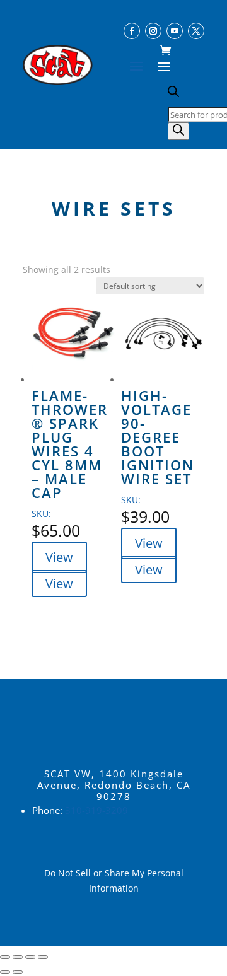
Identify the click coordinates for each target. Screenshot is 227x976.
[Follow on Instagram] (153, 31)
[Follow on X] (196, 31)
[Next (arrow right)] (18, 972)
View (59, 557)
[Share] (30, 957)
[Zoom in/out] (5, 957)
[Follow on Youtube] (174, 31)
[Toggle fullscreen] (18, 957)
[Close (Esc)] (43, 957)
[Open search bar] (173, 94)
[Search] (178, 131)
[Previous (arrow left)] (5, 972)
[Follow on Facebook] (132, 31)
